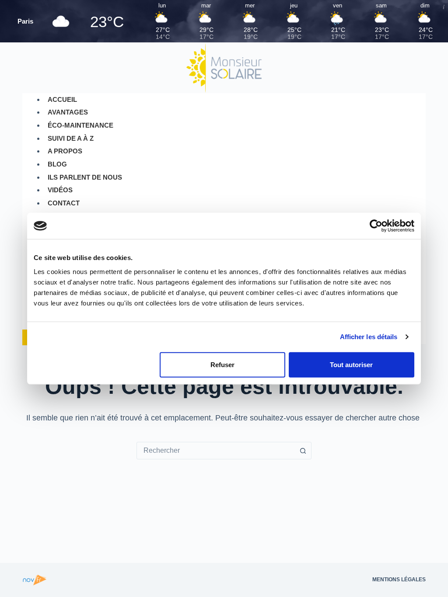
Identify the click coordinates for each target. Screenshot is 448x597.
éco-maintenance (80, 125)
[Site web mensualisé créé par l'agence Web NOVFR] (34, 579)
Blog (57, 164)
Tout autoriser (351, 364)
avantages (68, 112)
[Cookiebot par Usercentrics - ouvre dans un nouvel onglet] (376, 226)
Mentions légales (399, 579)
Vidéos (60, 190)
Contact (64, 203)
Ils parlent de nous (85, 177)
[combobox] (215, 450)
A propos (65, 151)
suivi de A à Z (71, 138)
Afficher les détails (369, 336)
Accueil (62, 99)
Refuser (222, 364)
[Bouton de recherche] (302, 450)
